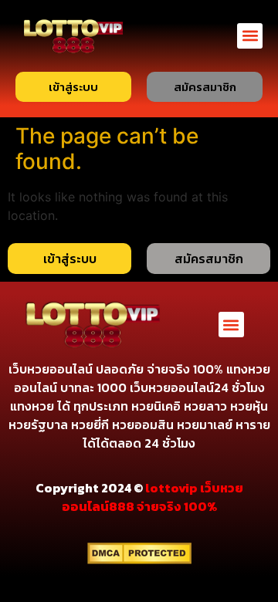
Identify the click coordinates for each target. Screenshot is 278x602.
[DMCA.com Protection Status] (139, 559)
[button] (250, 36)
